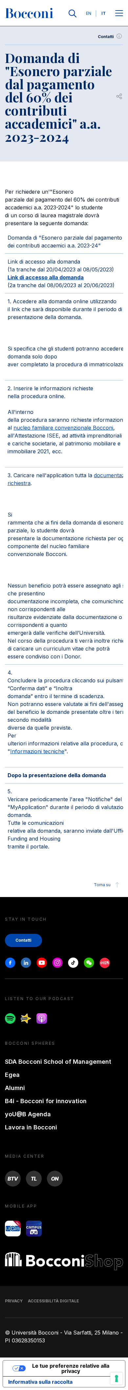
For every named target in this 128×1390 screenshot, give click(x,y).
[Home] (29, 13)
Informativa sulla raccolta (40, 1382)
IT (103, 13)
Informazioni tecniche (37, 751)
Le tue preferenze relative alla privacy (70, 1368)
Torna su (102, 884)
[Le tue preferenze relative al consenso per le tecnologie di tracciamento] (116, 1378)
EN (88, 13)
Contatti (106, 36)
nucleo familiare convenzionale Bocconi (63, 427)
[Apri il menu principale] (119, 13)
